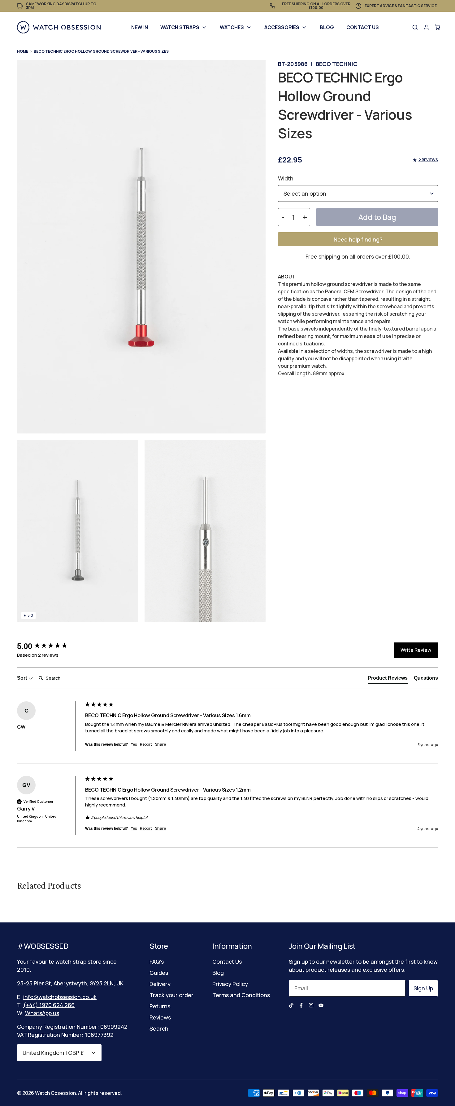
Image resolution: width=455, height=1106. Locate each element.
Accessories (281, 27)
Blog (327, 27)
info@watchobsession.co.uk (60, 997)
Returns (160, 1006)
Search (159, 1028)
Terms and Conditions (241, 995)
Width (285, 178)
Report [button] (146, 744)
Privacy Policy (230, 984)
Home (22, 51)
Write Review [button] (416, 649)
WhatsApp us (42, 1013)
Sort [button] (22, 678)
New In (139, 27)
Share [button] (160, 744)
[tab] (388, 679)
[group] (49, 646)
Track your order (171, 995)
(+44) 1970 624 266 (49, 1005)
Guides (159, 972)
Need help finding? (358, 239)
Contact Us (362, 27)
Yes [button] (134, 744)
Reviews (160, 1017)
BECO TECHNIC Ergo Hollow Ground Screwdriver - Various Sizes (101, 51)
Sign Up (423, 988)
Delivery (160, 984)
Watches (232, 27)
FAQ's (157, 961)
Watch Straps (179, 27)
